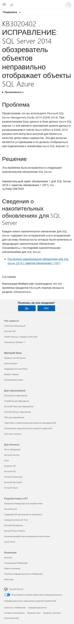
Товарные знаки (34, 613)
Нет (46, 308)
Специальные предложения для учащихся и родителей (28, 428)
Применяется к (14, 92)
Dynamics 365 (10, 466)
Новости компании (12, 568)
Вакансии (8, 557)
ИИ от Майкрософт (12, 449)
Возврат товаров (11, 374)
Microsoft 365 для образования (17, 412)
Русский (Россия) (16, 589)
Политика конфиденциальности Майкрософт (23, 574)
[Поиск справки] (12, 4)
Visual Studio (9, 541)
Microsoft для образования (15, 395)
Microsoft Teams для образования (18, 406)
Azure (6, 460)
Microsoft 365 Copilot (13, 482)
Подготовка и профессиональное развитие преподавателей (30, 423)
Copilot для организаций (14, 325)
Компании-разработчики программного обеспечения (27, 536)
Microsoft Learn (10, 509)
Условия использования (14, 613)
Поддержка (10, 12)
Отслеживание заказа (13, 379)
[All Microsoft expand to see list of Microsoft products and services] (4, 5)
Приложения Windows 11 (15, 342)
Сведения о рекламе (52, 613)
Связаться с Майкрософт (15, 607)
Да (27, 308)
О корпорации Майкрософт (16, 563)
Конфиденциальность (37, 607)
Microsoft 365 (10, 331)
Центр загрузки (10, 363)
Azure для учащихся (12, 433)
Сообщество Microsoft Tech (16, 520)
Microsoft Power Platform (14, 531)
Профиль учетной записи (15, 358)
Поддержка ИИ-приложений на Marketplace (23, 514)
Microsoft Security (11, 455)
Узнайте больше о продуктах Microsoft (20, 336)
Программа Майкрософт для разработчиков (23, 503)
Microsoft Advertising (13, 477)
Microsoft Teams (11, 487)
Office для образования (14, 417)
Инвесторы (9, 579)
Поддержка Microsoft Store (15, 369)
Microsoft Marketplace (13, 525)
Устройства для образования (16, 401)
